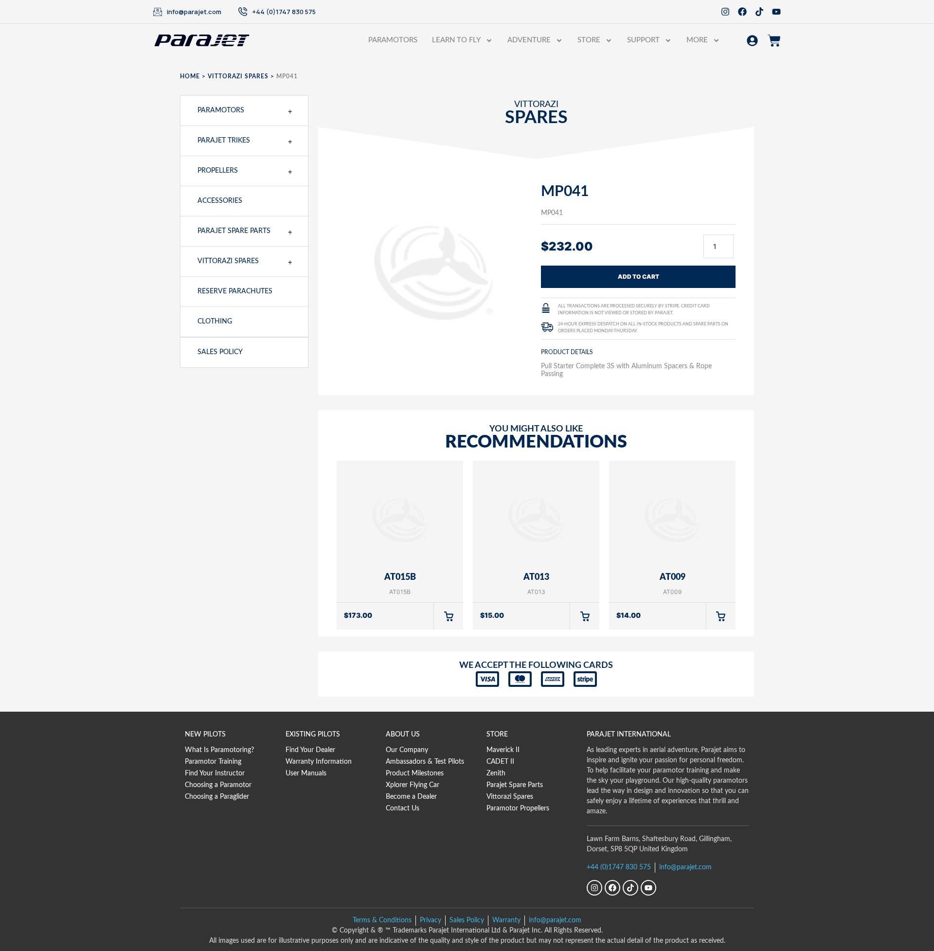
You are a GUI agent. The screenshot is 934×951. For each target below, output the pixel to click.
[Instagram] (725, 11)
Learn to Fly (456, 40)
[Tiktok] (759, 11)
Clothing (215, 321)
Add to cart (638, 276)
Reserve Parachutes (235, 291)
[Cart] (774, 40)
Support (643, 40)
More (697, 40)
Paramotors (392, 40)
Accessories (220, 200)
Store (588, 40)
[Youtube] (776, 11)
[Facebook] (742, 11)
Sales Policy (220, 352)
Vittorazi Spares (238, 76)
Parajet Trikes (224, 140)
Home (190, 76)
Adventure (529, 40)
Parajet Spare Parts (234, 231)
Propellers (218, 170)
